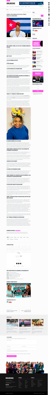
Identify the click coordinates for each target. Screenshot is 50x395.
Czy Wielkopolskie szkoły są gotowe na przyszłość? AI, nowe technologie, (19, 0)
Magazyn (26, 6)
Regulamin (40, 393)
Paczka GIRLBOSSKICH (17, 6)
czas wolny (11, 237)
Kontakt (29, 6)
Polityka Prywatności (36, 393)
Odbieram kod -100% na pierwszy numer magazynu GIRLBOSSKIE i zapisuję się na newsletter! (18, 353)
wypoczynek (11, 239)
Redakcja (32, 380)
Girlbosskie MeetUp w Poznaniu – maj (39, 54)
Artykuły (8, 6)
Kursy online (26, 381)
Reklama (32, 381)
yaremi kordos (16, 239)
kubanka (21, 237)
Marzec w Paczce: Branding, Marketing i (39, 65)
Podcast (39, 386)
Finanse (19, 381)
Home (8, 9)
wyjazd (8, 239)
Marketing (20, 385)
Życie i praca (20, 387)
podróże (24, 237)
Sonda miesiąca (39, 385)
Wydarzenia (22, 6)
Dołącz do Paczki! (12, 6)
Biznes (19, 380)
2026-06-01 (41, 59)
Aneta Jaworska (10, 38)
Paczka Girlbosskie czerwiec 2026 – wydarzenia (39, 58)
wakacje (28, 237)
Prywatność (32, 385)
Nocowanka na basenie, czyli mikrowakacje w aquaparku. (37, 329)
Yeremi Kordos (17, 230)
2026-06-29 (41, 52)
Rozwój (19, 386)
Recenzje (26, 387)
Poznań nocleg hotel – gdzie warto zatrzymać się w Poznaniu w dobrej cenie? (25, 329)
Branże (26, 380)
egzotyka (15, 237)
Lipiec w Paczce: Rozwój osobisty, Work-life (39, 51)
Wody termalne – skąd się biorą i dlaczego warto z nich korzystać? (12, 329)
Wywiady (26, 386)
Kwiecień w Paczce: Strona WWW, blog (40, 61)
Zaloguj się (42, 6)
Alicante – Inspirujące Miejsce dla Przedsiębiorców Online (26, 310)
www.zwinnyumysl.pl (19, 257)
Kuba (18, 237)
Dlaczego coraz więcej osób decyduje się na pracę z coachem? (12, 310)
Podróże (11, 9)
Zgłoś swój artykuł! (40, 380)
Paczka (38, 381)
